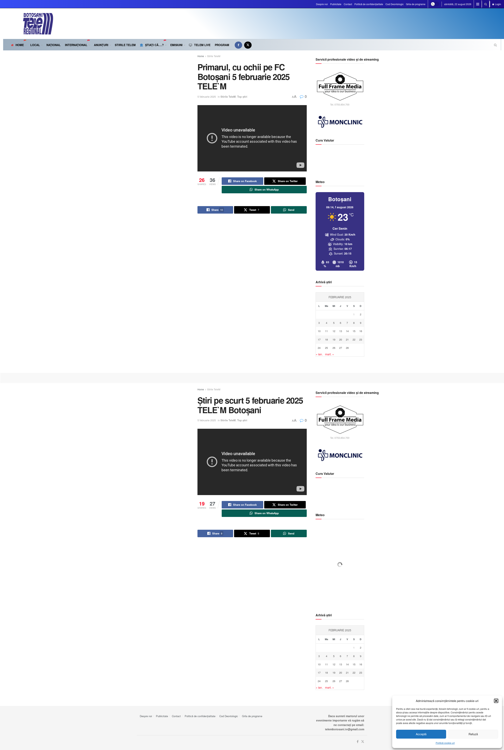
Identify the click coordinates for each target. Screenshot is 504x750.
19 (334, 339)
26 (334, 348)
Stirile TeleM (125, 45)
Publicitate (335, 4)
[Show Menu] (477, 4)
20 (340, 339)
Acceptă (421, 734)
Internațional (76, 45)
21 (347, 339)
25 (326, 348)
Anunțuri (101, 45)
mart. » (329, 354)
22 (354, 339)
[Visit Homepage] (28, 23)
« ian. (319, 354)
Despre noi (322, 4)
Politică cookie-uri (445, 742)
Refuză (473, 734)
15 (354, 331)
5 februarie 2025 (206, 96)
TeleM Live (202, 45)
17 (319, 339)
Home (20, 45)
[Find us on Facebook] (238, 44)
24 (319, 348)
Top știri (242, 96)
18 (326, 339)
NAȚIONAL (53, 45)
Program (222, 45)
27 (340, 348)
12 (334, 331)
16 (360, 331)
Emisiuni (176, 45)
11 (326, 331)
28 (347, 348)
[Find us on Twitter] (248, 44)
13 (340, 331)
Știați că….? (154, 45)
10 (319, 331)
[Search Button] (485, 4)
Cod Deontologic (394, 4)
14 (347, 331)
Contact (348, 4)
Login (497, 4)
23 (360, 339)
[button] (496, 701)
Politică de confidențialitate (368, 4)
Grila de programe (415, 4)
